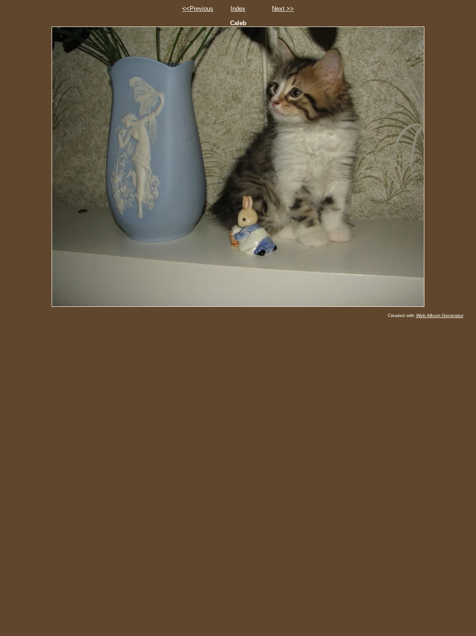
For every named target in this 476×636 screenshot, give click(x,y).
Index (238, 8)
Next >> (283, 8)
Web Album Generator (439, 315)
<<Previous (197, 8)
